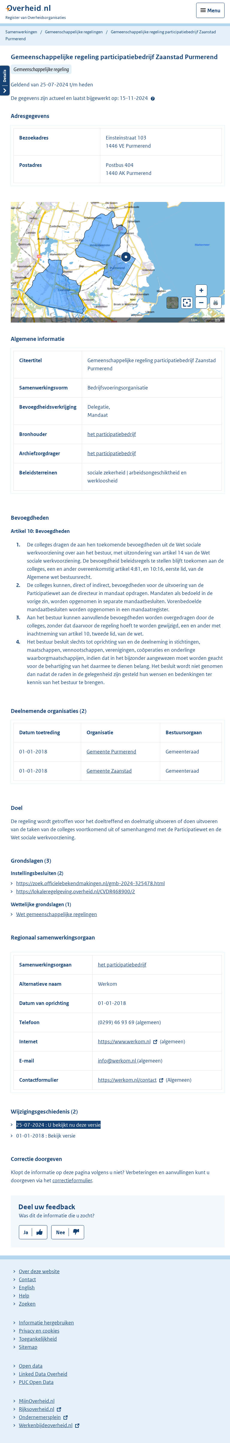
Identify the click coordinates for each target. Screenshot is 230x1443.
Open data (31, 1366)
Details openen (5, 80)
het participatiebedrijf (111, 434)
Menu (213, 10)
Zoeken (27, 1303)
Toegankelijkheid (38, 1339)
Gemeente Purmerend (111, 751)
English (27, 1287)
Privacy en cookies (39, 1330)
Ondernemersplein (40, 1417)
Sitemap (28, 1347)
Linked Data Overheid (43, 1374)
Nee (60, 1232)
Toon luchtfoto (172, 303)
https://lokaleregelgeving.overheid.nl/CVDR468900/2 (75, 891)
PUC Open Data (36, 1382)
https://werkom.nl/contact (127, 1080)
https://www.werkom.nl (124, 1041)
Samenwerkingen (21, 32)
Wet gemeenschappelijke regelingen (56, 914)
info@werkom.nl (117, 1060)
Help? (152, 98)
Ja (26, 1232)
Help (24, 1295)
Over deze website (39, 1271)
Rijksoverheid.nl (36, 1409)
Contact (27, 1279)
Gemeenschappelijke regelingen (74, 32)
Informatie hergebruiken (46, 1322)
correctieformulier (72, 1180)
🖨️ (216, 302)
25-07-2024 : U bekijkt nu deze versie (58, 1125)
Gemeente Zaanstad (109, 771)
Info (217, 319)
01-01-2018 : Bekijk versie (45, 1135)
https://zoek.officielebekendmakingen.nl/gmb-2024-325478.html (90, 883)
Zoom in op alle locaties (187, 303)
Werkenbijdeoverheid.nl (45, 1425)
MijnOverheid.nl (37, 1401)
